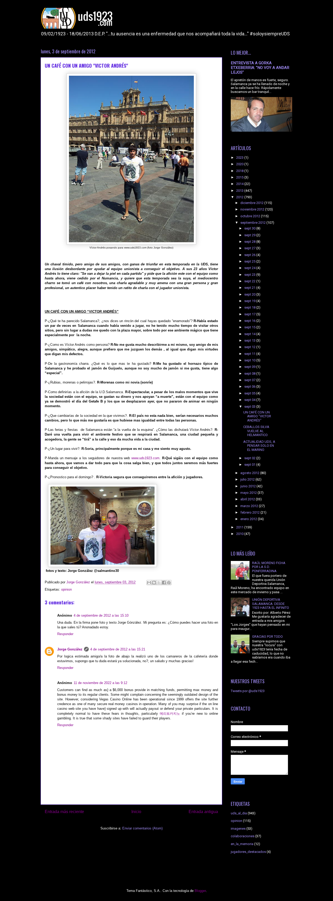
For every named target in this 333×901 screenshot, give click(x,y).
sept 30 (250, 228)
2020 (240, 164)
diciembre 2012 (252, 203)
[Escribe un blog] (154, 582)
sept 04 (250, 400)
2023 (240, 157)
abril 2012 (248, 499)
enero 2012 (249, 519)
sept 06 (250, 386)
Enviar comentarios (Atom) (142, 828)
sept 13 (250, 340)
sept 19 (250, 301)
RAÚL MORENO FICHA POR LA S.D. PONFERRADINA (268, 567)
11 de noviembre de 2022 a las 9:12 (100, 683)
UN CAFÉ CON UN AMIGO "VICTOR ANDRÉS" (257, 416)
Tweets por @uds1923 (248, 691)
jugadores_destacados (248, 852)
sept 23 (250, 275)
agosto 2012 (250, 473)
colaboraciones (242, 836)
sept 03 (250, 406)
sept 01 (250, 465)
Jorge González (69, 649)
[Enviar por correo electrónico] (149, 582)
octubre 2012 (250, 216)
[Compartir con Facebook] (163, 582)
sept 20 (250, 294)
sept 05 (250, 393)
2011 (240, 527)
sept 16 (250, 321)
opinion (66, 589)
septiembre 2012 (253, 223)
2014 (240, 184)
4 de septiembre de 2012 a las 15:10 (101, 615)
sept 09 (250, 367)
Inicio (136, 811)
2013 (240, 191)
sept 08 (250, 373)
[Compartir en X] (159, 582)
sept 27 (250, 248)
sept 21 (250, 288)
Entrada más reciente (64, 811)
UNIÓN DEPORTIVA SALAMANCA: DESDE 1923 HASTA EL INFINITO (270, 604)
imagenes (238, 828)
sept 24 (250, 268)
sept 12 (250, 347)
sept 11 (250, 354)
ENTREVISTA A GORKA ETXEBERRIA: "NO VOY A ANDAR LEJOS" (260, 68)
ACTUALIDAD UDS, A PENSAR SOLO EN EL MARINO (259, 446)
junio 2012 (248, 486)
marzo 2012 (249, 506)
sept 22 (250, 281)
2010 (240, 534)
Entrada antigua (203, 811)
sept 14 (250, 334)
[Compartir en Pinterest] (168, 582)
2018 (240, 171)
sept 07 (250, 380)
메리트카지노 (170, 713)
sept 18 (250, 307)
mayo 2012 (249, 493)
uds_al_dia (239, 813)
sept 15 (250, 327)
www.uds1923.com (145, 458)
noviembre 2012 (252, 209)
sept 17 (250, 314)
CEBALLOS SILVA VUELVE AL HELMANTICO (256, 431)
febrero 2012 (250, 512)
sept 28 (250, 242)
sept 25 (250, 261)
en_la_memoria (242, 844)
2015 (240, 177)
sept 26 (250, 255)
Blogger (200, 891)
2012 (240, 197)
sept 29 (250, 235)
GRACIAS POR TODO (267, 636)
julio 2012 (247, 479)
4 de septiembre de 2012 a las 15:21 (117, 649)
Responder (65, 634)
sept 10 (250, 360)
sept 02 (250, 458)
